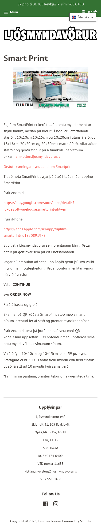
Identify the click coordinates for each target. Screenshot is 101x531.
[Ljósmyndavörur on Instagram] (55, 505)
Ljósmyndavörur (49, 521)
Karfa (92, 12)
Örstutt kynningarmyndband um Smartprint (38, 166)
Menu (13, 12)
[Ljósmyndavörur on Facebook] (45, 505)
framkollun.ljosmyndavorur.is (36, 156)
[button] (83, 17)
